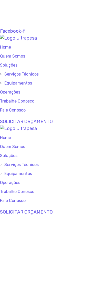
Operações (10, 92)
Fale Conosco (13, 110)
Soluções (8, 65)
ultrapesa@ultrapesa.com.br (40, 10)
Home (5, 47)
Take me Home (15, 291)
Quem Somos (12, 56)
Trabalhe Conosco (17, 101)
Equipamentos (18, 83)
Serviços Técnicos (21, 74)
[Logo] (18, 38)
